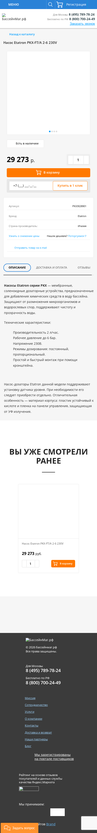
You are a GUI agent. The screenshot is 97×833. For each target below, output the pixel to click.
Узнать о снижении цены (24, 236)
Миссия (30, 698)
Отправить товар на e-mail (30, 247)
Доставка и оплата (51, 267)
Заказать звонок (82, 24)
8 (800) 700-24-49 (82, 19)
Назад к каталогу (22, 34)
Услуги (29, 712)
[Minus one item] (71, 160)
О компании (33, 719)
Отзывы (84, 267)
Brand (50, 824)
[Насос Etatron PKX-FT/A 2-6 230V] (48, 511)
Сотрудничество (36, 705)
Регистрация (76, 4)
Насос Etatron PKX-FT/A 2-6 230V (42, 543)
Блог (28, 746)
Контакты (31, 725)
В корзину (52, 172)
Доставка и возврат (38, 732)
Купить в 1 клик (70, 185)
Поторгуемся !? (77, 236)
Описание (17, 267)
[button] (19, 828)
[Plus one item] (86, 160)
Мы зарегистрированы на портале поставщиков (54, 757)
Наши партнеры (36, 739)
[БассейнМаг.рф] (15, 19)
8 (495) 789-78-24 (82, 14)
